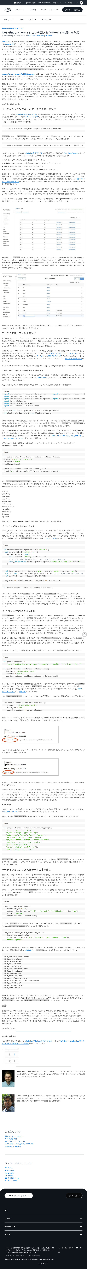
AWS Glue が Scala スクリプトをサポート (66, 436)
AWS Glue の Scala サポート (26, 114)
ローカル (40, 356)
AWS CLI (28, 950)
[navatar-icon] (81, 3)
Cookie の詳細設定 (33, 1256)
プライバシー (9, 1256)
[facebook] (62, 1248)
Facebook (10, 1170)
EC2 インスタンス (54, 356)
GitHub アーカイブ (31, 117)
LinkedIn (10, 1173)
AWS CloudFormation (71, 153)
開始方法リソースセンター (14, 1136)
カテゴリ (31, 19)
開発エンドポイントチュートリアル (63, 353)
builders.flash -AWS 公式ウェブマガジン (19, 1144)
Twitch (10, 1175)
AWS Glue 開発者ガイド (33, 153)
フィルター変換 (50, 538)
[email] (59, 1252)
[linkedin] (66, 1248)
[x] (59, 1248)
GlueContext (42, 377)
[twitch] (73, 1248)
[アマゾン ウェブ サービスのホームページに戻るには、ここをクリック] (8, 11)
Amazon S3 (9, 44)
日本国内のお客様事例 (13, 1146)
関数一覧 (22, 691)
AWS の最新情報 (11, 1139)
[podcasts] (81, 1248)
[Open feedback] (84, 634)
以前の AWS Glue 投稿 (10, 812)
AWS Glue (5, 41)
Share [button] (50, 36)
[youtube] (77, 1248)
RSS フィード (12, 1181)
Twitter (10, 1168)
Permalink (40, 36)
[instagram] (70, 1248)
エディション (45, 19)
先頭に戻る (42, 1263)
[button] (83, 2)
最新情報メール (13, 1178)
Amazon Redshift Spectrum (24, 74)
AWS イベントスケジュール (15, 1141)
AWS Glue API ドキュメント (14, 438)
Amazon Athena (7, 74)
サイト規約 (20, 1256)
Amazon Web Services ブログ (13, 28)
